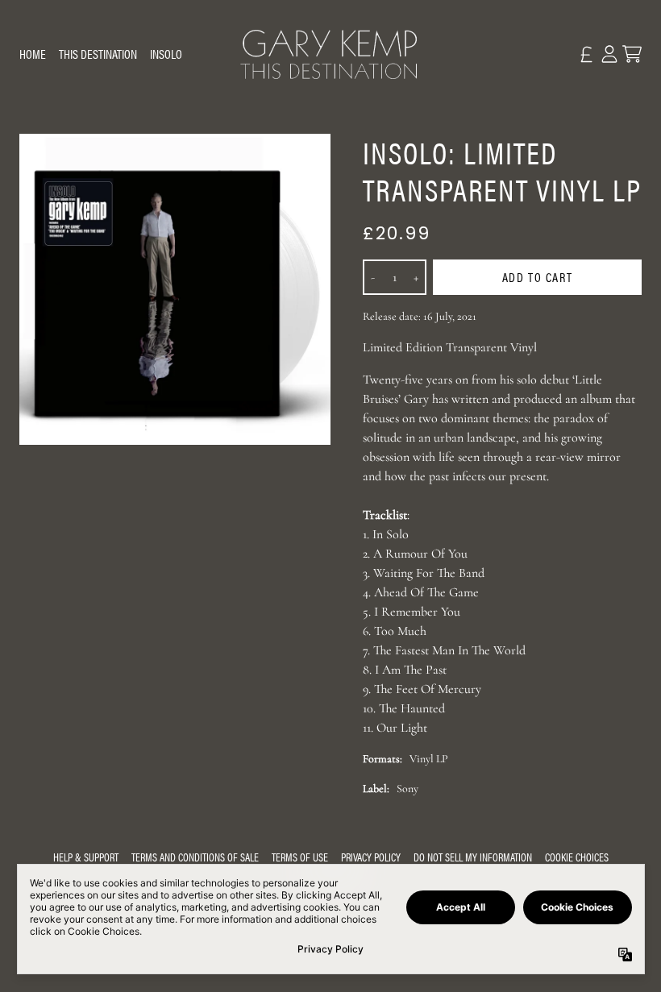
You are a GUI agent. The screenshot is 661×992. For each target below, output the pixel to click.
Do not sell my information (473, 857)
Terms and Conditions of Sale (195, 857)
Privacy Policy (371, 857)
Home (32, 53)
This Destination (98, 53)
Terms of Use (300, 857)
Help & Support (85, 857)
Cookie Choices (577, 857)
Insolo (166, 53)
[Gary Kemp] (330, 54)
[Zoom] (174, 289)
